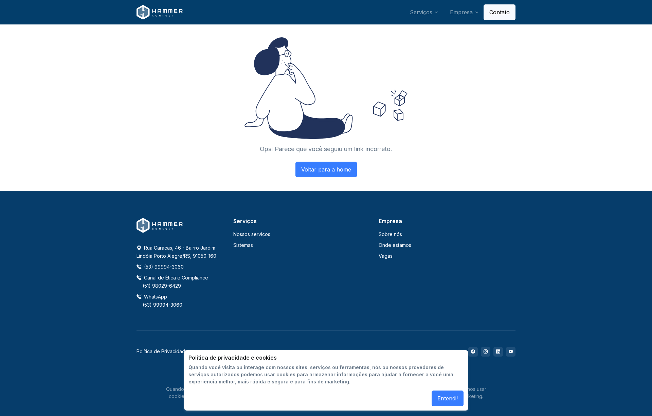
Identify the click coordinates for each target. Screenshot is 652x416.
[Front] (160, 12)
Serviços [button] (421, 12)
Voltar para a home (326, 169)
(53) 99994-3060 (163, 267)
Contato (499, 12)
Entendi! (447, 398)
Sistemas (243, 245)
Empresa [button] (461, 12)
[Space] (160, 224)
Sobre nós (390, 234)
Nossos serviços (251, 234)
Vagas (386, 256)
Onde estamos (395, 245)
